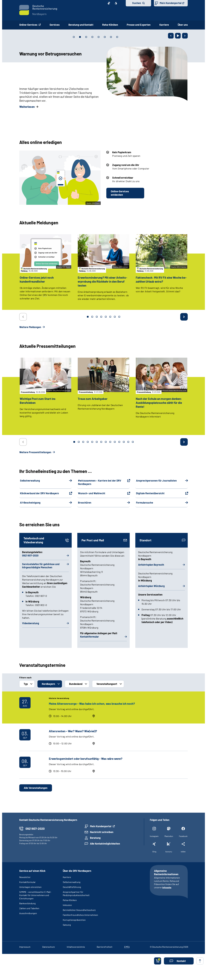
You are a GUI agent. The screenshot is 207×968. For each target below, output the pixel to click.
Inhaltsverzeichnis (76, 946)
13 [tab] (128, 441)
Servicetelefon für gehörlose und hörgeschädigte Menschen (40, 566)
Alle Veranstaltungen (35, 787)
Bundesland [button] (75, 683)
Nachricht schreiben (101, 832)
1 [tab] (87, 316)
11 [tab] (119, 441)
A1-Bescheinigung (30, 502)
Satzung (67, 924)
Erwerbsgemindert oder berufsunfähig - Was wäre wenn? (85, 758)
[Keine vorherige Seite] (23, 317)
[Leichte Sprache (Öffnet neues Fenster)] (115, 3)
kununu (168, 851)
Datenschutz (48, 946)
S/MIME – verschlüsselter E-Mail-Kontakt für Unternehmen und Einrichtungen (35, 895)
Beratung (95, 837)
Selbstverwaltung (30, 480)
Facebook (183, 836)
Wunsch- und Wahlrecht (91, 493)
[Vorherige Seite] (171, 36)
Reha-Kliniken (110, 24)
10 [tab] (114, 441)
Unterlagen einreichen (30, 887)
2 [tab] (92, 316)
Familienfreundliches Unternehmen (80, 915)
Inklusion (67, 905)
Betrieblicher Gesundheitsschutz (79, 910)
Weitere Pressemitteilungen (35, 452)
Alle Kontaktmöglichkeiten (105, 843)
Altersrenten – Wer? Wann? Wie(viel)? (73, 731)
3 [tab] (96, 316)
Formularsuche (144, 502)
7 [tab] (114, 316)
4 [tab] (101, 316)
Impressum (24, 946)
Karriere (164, 24)
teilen (183, 851)
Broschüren (84, 502)
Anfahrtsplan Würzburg (151, 585)
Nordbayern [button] (48, 683)
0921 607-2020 (30, 555)
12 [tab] (123, 441)
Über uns (183, 24)
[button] (179, 960)
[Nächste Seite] (185, 36)
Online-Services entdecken (120, 193)
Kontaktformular (89, 636)
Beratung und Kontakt (80, 24)
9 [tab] (110, 441)
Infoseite (166, 887)
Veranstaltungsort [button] (106, 683)
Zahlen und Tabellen (29, 908)
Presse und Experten (139, 24)
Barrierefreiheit (104, 946)
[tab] (74, 37)
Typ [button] (26, 683)
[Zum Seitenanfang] (199, 960)
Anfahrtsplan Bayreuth (151, 564)
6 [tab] (110, 316)
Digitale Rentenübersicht (150, 493)
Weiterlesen (27, 106)
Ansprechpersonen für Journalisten (156, 480)
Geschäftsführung (72, 887)
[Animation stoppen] (178, 36)
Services (55, 24)
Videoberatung (30, 623)
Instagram (154, 836)
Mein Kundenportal (170, 3)
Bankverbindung (27, 903)
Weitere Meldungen (30, 327)
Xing (154, 851)
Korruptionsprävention (74, 919)
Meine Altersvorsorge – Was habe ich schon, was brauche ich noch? (92, 703)
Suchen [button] (136, 3)
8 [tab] (119, 316)
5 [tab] (105, 316)
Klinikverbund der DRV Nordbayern (39, 493)
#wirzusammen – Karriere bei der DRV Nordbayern (99, 482)
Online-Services (28, 24)
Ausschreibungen (28, 913)
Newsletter (25, 877)
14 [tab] (132, 441)
